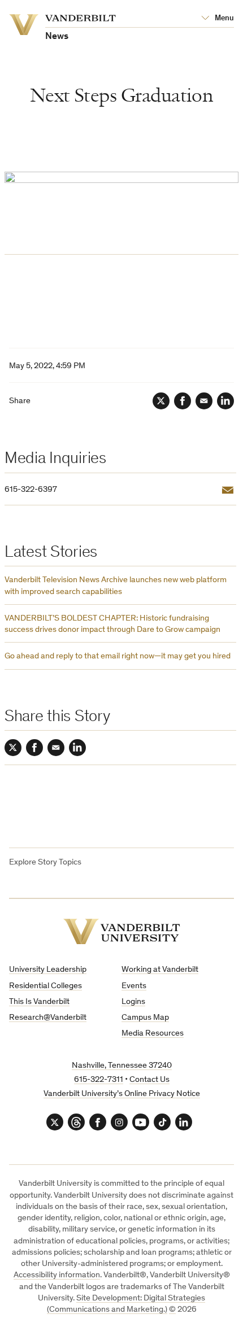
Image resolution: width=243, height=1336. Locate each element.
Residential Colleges (45, 986)
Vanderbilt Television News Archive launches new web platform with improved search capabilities (116, 586)
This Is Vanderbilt (39, 1002)
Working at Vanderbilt (160, 970)
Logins (133, 1002)
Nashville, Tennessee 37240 (122, 1066)
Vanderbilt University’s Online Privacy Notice (122, 1094)
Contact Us (149, 1080)
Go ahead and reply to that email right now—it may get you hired (118, 656)
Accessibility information (57, 1275)
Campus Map (145, 1018)
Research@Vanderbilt (47, 1018)
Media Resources (153, 1033)
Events (134, 986)
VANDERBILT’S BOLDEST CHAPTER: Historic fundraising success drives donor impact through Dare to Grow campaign (112, 624)
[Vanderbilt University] (121, 931)
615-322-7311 (98, 1080)
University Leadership (47, 970)
